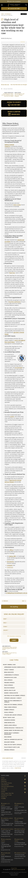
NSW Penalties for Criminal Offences (14, 695)
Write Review (5, 84)
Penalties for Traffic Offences (13, 744)
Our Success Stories (6, 783)
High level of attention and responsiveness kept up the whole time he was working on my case (12, 26)
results (12, 416)
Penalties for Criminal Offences (13, 704)
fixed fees (12, 273)
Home (2, 14)
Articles (3, 791)
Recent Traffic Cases (9, 717)
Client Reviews (5, 785)
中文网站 (3, 798)
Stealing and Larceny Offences (13, 715)
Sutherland (10, 567)
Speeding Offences (9, 749)
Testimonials (8, 14)
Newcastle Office (7, 829)
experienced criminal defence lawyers (13, 481)
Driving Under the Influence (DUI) (13, 730)
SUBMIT (14, 640)
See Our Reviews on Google (19, 84)
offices (11, 550)
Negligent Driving (9, 742)
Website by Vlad (14, 875)
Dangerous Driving (9, 720)
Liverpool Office (7, 818)
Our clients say (7, 758)
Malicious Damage (9, 687)
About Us (3, 779)
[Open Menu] (2, 5)
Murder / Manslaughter (11, 693)
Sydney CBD (12, 556)
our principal (18, 367)
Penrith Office (20, 829)
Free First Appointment (7, 786)
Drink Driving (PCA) (9, 722)
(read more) (18, 768)
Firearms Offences (9, 682)
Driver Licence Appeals (10, 725)
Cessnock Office (21, 853)
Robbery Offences (9, 709)
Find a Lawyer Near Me (7, 793)
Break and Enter (9, 672)
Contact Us (4, 790)
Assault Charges (9, 669)
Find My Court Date (6, 795)
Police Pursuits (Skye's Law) (12, 747)
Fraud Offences (8, 685)
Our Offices (4, 788)
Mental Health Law (9, 690)
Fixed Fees (4, 781)
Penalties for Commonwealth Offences (13, 701)
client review (17, 205)
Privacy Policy (14, 868)
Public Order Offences (10, 707)
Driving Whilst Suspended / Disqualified (11, 733)
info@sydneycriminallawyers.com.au (16, 593)
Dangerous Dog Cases (10, 677)
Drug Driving (8, 737)
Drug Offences (8, 680)
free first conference (15, 302)
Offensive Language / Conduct (13, 698)
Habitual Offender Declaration (13, 739)
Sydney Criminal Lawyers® (9, 145)
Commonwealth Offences (11, 675)
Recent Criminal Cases (9, 664)
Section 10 (4, 796)
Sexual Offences (8, 712)
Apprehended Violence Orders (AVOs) (14, 667)
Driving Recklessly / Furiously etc (13, 727)
